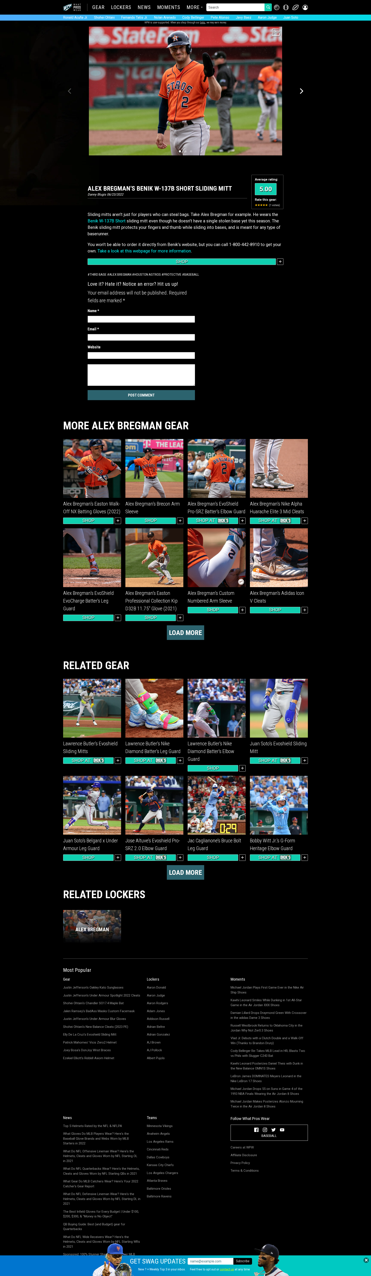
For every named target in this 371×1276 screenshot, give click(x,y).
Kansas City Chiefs (160, 1165)
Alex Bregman (120, 274)
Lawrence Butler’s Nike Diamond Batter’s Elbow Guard (211, 751)
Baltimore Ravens (159, 1196)
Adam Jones (156, 1011)
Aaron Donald (156, 987)
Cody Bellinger (193, 17)
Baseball (191, 274)
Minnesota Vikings (160, 1126)
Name (93, 310)
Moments (168, 7)
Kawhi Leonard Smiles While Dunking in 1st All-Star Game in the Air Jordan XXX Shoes (266, 1002)
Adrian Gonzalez (158, 1034)
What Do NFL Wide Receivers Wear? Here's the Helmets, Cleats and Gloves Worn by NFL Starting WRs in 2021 (101, 1242)
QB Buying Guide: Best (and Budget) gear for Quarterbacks (94, 1226)
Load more (185, 633)
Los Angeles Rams (160, 1142)
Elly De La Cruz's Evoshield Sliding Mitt (89, 1034)
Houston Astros (147, 274)
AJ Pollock (154, 1050)
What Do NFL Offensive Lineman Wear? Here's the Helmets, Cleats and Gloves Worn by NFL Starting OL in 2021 (100, 1156)
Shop (182, 261)
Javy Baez (243, 17)
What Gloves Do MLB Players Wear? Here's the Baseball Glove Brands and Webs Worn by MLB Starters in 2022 (96, 1138)
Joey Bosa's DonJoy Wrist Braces (87, 1050)
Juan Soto (290, 17)
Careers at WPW (242, 1147)
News (144, 7)
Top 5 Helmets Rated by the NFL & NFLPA (92, 1126)
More (193, 7)
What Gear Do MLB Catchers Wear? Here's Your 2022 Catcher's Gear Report (100, 1183)
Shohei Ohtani (104, 17)
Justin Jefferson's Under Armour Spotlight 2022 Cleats (101, 995)
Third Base (98, 274)
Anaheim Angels (158, 1134)
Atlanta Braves (157, 1181)
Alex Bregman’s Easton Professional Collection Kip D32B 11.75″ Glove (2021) (151, 601)
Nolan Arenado (165, 17)
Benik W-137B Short (107, 220)
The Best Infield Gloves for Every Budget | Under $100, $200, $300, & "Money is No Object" (101, 1214)
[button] (305, 7)
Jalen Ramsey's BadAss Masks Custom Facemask (99, 1011)
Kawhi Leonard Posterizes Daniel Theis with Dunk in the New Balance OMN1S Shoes (267, 1066)
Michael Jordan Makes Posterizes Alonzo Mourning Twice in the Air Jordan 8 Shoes (267, 1104)
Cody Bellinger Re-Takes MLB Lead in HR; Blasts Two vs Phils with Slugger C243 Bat (268, 1053)
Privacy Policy (240, 1163)
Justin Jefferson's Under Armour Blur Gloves (94, 1019)
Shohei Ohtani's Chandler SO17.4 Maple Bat (93, 1003)
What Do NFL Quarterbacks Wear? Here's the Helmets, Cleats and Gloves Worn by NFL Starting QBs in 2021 (101, 1171)
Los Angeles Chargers (162, 1173)
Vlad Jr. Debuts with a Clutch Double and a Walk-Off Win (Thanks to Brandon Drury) (267, 1040)
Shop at (205, 520)
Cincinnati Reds (158, 1149)
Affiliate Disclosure (244, 1155)
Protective (172, 274)
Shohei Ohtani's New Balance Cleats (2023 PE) (95, 1027)
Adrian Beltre (156, 1027)
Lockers (121, 7)
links (202, 22)
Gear (98, 7)
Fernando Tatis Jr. (134, 17)
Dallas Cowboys (158, 1157)
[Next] (301, 91)
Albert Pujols (156, 1058)
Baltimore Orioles (159, 1189)
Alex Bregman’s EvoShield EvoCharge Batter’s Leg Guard (88, 601)
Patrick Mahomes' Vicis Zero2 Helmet (90, 1042)
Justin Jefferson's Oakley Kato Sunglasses (93, 987)
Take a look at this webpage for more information (144, 251)
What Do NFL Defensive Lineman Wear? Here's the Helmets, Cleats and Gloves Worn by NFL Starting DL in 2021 (101, 1199)
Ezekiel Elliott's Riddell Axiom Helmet (88, 1058)
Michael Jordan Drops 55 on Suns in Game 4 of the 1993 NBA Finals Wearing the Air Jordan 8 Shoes (267, 1091)
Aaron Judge (267, 17)
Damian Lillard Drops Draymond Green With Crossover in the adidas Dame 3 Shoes (269, 1015)
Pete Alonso (220, 17)
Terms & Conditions (245, 1171)
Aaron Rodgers (157, 1003)
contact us (227, 1269)
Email (93, 329)
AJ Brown (154, 1042)
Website (94, 347)
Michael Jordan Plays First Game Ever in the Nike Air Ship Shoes (267, 990)
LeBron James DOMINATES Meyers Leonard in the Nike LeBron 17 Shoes (266, 1078)
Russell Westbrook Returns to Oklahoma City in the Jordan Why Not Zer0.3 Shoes (267, 1028)
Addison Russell (158, 1019)
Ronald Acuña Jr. (75, 17)
